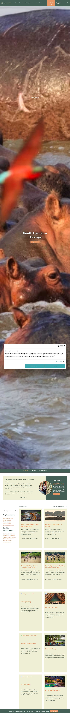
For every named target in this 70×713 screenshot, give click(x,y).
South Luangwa (7, 522)
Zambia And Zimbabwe (9, 535)
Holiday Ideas (33, 470)
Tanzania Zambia (7, 540)
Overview (25, 470)
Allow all (55, 366)
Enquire (56, 494)
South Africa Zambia (8, 539)
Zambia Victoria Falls (8, 525)
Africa (32, 97)
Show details (59, 361)
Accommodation (43, 470)
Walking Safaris (7, 523)
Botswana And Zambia (8, 534)
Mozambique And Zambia (9, 537)
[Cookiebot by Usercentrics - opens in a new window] (59, 346)
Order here (54, 711)
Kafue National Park (8, 518)
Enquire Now (35, 242)
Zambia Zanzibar (7, 542)
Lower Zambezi (7, 520)
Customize (34, 366)
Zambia (37, 97)
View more (23, 497)
